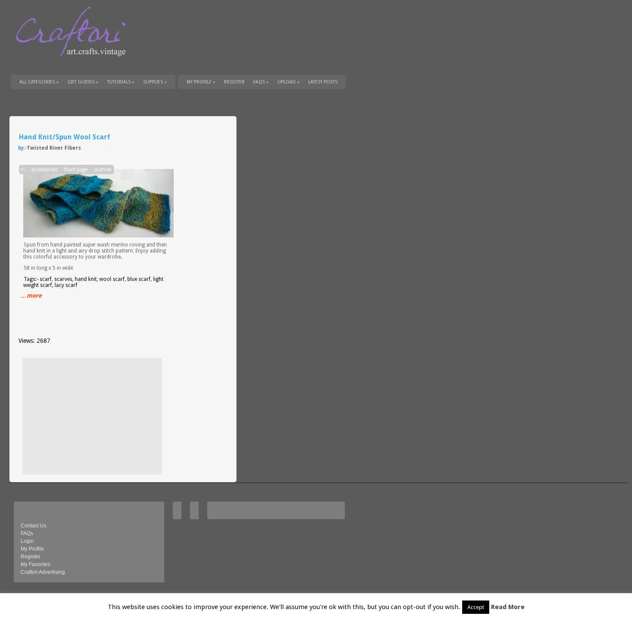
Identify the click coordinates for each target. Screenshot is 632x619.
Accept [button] (475, 607)
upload (288, 82)
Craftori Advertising (43, 572)
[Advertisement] (91, 416)
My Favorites (35, 564)
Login (27, 541)
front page (75, 169)
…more (31, 295)
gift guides (82, 82)
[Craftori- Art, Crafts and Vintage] (73, 64)
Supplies (155, 82)
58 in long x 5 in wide (48, 268)
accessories (44, 169)
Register (30, 557)
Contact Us (33, 526)
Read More (508, 607)
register (234, 82)
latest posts (322, 82)
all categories (39, 82)
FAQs (261, 82)
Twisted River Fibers (54, 148)
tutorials (121, 82)
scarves (102, 169)
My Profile (201, 82)
